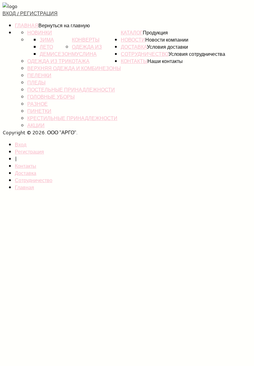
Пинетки (39, 110)
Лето (46, 46)
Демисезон (56, 53)
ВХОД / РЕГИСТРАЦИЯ (30, 13)
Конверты (85, 39)
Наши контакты (165, 61)
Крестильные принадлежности (72, 118)
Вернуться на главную (64, 25)
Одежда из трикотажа (58, 61)
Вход (20, 144)
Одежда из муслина (87, 50)
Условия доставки (167, 46)
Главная (26, 25)
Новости (133, 39)
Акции (36, 125)
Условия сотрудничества (197, 53)
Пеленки (39, 75)
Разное (37, 103)
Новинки (39, 32)
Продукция (155, 32)
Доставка (134, 46)
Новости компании (166, 39)
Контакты (134, 61)
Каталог (132, 32)
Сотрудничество (145, 53)
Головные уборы (51, 96)
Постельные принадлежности (71, 89)
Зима (47, 39)
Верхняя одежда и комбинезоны (74, 68)
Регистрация (29, 151)
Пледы (36, 82)
